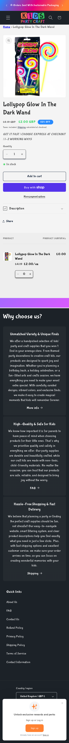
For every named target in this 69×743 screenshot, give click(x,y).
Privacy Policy (15, 636)
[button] (8, 17)
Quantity (7, 146)
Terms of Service (16, 653)
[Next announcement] (62, 5)
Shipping (22, 127)
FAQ (33, 488)
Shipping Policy (15, 645)
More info (33, 408)
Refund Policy (14, 627)
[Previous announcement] (6, 5)
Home (6, 27)
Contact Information (18, 662)
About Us (11, 602)
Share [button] (9, 221)
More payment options (34, 196)
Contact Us (12, 619)
